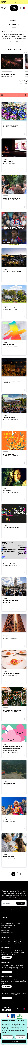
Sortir (3, 13)
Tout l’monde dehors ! (9, 417)
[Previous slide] (21, 82)
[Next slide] (26, 82)
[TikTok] (20, 942)
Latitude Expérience (9, 783)
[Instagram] (9, 942)
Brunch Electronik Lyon (10, 564)
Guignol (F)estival (8, 344)
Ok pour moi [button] (15, 1041)
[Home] (14, 8)
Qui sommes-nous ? (6, 921)
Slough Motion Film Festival (11, 637)
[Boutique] (20, 8)
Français (19, 1009)
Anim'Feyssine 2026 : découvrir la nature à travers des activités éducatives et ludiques (13, 749)
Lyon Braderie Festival (9, 820)
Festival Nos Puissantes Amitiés (12, 381)
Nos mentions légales (7, 932)
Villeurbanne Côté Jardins (10, 125)
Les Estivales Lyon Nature (10, 308)
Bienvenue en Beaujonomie (11, 198)
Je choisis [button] (20, 1037)
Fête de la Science (8, 856)
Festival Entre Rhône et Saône (12, 271)
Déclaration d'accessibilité (8, 925)
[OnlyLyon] (6, 1009)
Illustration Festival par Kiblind (12, 710)
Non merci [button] (7, 1037)
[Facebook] (3, 942)
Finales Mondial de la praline (11, 673)
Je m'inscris (20, 903)
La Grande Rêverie (8, 454)
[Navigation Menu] (2, 8)
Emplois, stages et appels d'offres (10, 923)
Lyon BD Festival (8, 161)
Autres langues (5, 930)
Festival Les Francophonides (11, 527)
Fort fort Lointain (8, 491)
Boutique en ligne (3, 2)
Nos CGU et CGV (6, 928)
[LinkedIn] (15, 942)
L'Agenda (9, 13)
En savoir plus (6, 957)
